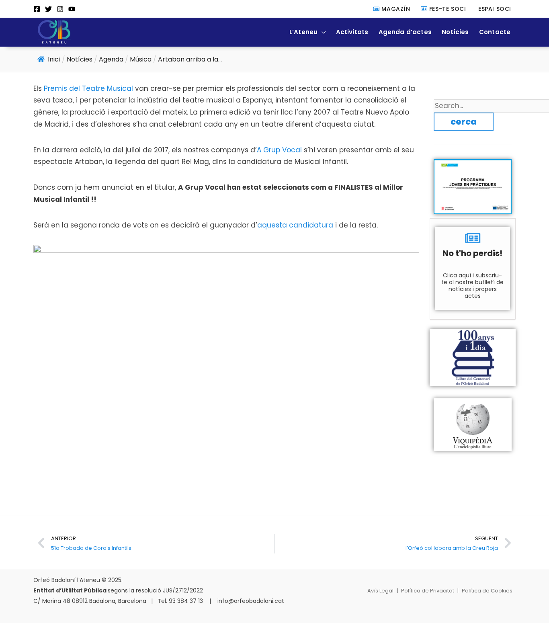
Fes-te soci (446, 9)
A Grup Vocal (279, 150)
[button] (322, 32)
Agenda (111, 59)
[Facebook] (36, 9)
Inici (54, 59)
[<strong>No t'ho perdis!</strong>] (472, 238)
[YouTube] (71, 9)
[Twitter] (48, 9)
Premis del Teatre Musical (88, 88)
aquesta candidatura (295, 225)
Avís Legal (380, 590)
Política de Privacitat (427, 590)
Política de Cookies (487, 590)
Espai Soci (493, 9)
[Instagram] (60, 9)
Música (141, 59)
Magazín (395, 9)
